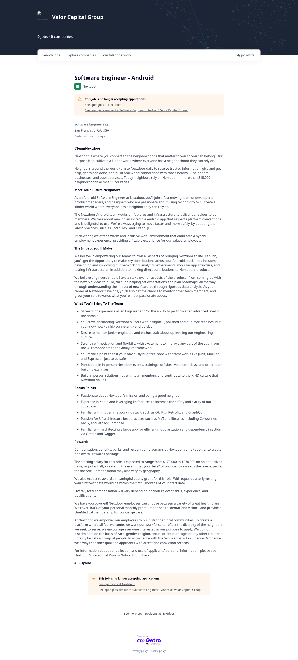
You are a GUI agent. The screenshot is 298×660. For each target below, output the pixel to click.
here (145, 555)
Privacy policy (140, 651)
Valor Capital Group (77, 17)
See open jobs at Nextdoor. (103, 105)
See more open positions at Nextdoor (149, 613)
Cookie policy (158, 651)
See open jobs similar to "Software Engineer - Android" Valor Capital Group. (136, 110)
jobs (51, 55)
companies (81, 55)
